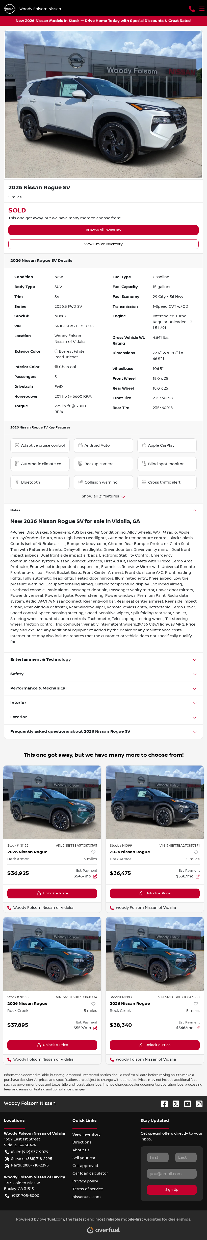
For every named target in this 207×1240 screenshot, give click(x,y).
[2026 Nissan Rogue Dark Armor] (52, 802)
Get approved (85, 1165)
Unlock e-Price (55, 893)
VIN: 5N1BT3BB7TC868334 (76, 997)
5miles (90, 859)
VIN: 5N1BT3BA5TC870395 (76, 846)
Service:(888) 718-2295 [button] (31, 1158)
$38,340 (121, 1025)
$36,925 (18, 873)
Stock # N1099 (121, 846)
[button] (192, 9)
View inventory (86, 1134)
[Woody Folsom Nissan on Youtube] (185, 1104)
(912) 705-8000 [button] (25, 1195)
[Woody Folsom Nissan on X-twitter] (174, 1104)
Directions (82, 1142)
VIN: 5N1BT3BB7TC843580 (179, 997)
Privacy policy (85, 1181)
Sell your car (83, 1158)
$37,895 (17, 1025)
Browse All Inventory (103, 230)
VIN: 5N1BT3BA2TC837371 (180, 846)
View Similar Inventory (103, 244)
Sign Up (171, 1190)
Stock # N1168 (18, 997)
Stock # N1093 (121, 997)
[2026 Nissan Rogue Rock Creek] (52, 954)
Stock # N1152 (18, 846)
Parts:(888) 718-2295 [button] (30, 1165)
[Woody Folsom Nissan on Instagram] (197, 1104)
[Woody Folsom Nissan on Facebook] (162, 1104)
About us (81, 1150)
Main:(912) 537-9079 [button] (29, 1152)
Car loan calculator (90, 1173)
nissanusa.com (86, 1197)
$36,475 (120, 873)
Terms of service (87, 1189)
